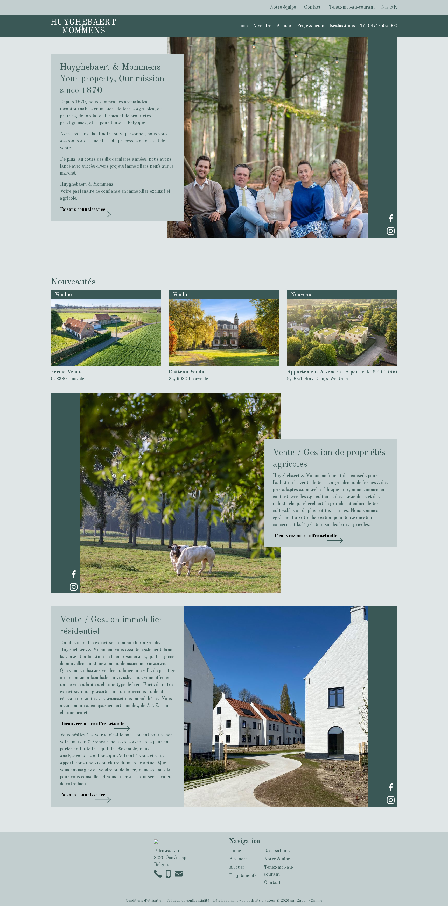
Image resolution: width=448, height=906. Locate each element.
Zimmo (316, 900)
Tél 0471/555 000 (378, 26)
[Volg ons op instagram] (391, 230)
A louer (284, 26)
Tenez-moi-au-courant (352, 7)
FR (393, 7)
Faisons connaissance (82, 209)
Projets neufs (310, 26)
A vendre (262, 26)
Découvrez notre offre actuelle (305, 536)
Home (242, 26)
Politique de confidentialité (188, 900)
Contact (312, 7)
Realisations (342, 26)
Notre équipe (283, 7)
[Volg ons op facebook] (391, 218)
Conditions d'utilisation (144, 900)
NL (384, 7)
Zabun (302, 900)
